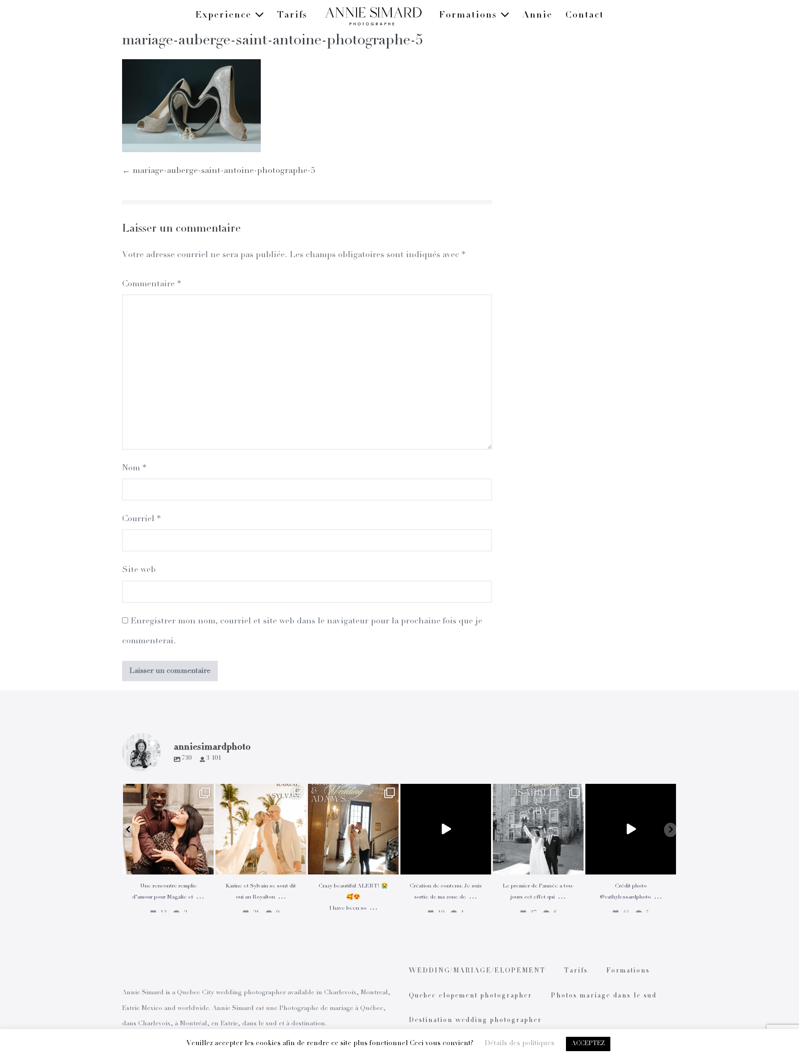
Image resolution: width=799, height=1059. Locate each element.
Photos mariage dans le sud (604, 996)
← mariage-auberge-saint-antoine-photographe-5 (218, 171)
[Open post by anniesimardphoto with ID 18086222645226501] (168, 829)
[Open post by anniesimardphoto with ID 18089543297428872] (260, 829)
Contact (584, 15)
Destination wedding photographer (475, 1020)
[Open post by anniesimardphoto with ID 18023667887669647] (353, 829)
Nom (134, 468)
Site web (139, 570)
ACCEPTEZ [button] (588, 1044)
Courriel (141, 519)
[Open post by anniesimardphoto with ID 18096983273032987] (630, 829)
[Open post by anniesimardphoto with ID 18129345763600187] (538, 829)
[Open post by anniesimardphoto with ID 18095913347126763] (445, 829)
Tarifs (292, 15)
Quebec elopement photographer (470, 996)
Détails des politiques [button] (519, 1043)
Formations (469, 15)
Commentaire (151, 284)
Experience (225, 15)
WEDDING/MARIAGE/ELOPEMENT (477, 971)
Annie (537, 15)
